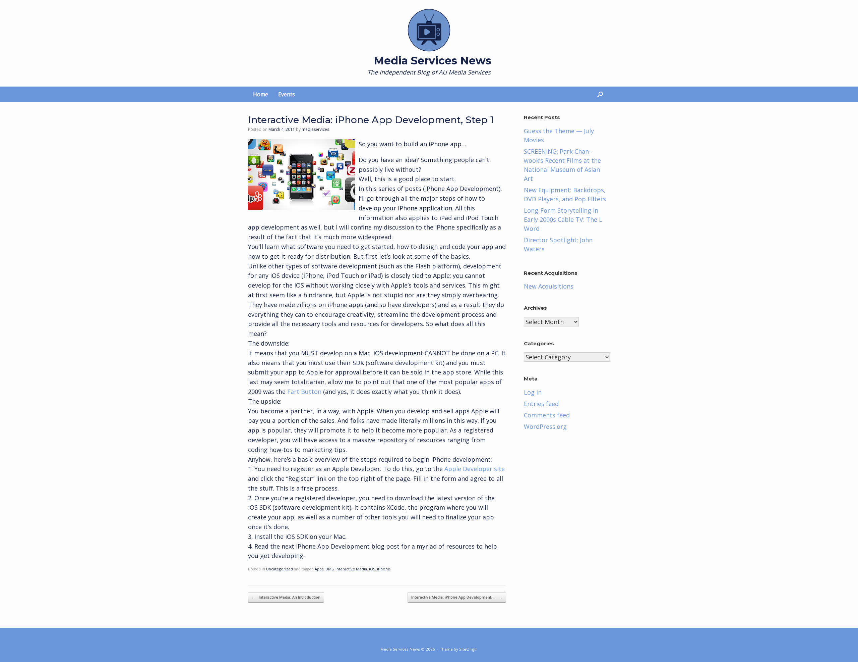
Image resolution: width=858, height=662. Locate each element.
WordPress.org (545, 426)
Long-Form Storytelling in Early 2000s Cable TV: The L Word (563, 219)
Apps (319, 568)
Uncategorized (279, 568)
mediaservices (315, 129)
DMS (329, 568)
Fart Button (304, 392)
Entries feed (541, 404)
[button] (600, 94)
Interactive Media (351, 568)
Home (260, 94)
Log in (533, 392)
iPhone (383, 568)
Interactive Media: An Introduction (286, 597)
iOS (372, 568)
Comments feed (547, 415)
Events (286, 94)
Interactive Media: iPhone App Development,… (456, 597)
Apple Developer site (474, 469)
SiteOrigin (468, 649)
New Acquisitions (548, 286)
